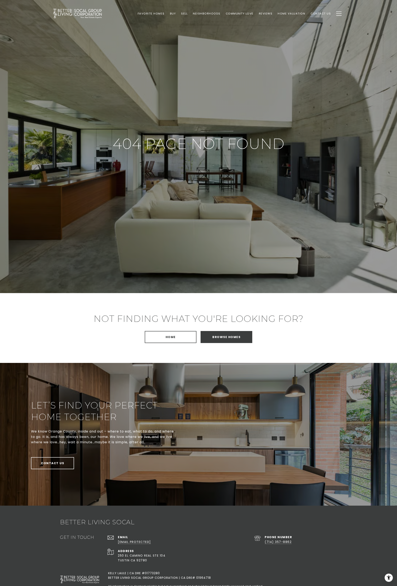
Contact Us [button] (52, 463)
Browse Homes (226, 337)
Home (171, 337)
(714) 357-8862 (278, 542)
